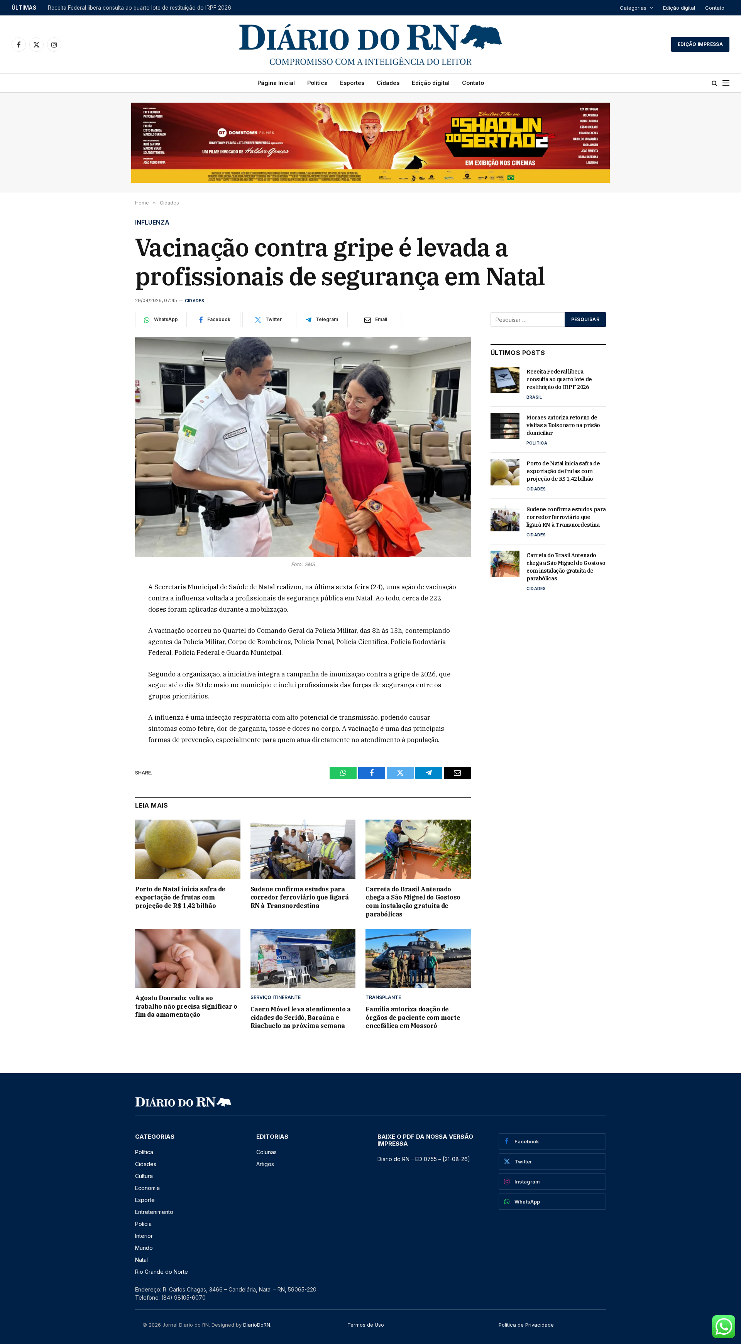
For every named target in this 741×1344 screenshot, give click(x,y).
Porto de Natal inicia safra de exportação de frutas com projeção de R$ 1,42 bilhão (180, 897)
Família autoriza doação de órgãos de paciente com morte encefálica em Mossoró (412, 1017)
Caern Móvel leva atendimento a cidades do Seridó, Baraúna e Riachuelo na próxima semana (300, 1017)
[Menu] (725, 83)
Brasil (534, 397)
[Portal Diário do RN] (370, 44)
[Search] (714, 83)
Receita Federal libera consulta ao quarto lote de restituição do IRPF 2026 (559, 379)
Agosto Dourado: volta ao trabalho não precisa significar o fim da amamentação (186, 1006)
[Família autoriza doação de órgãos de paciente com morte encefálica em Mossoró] (418, 958)
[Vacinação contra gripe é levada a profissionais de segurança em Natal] (303, 447)
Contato (714, 8)
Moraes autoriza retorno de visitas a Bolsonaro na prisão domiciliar (131, 8)
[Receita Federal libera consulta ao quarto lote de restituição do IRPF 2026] (505, 380)
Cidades (388, 82)
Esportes (352, 82)
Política (317, 82)
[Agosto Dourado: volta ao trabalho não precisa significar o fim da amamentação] (187, 958)
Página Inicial (276, 82)
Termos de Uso (365, 1325)
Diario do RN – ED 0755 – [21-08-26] (423, 1159)
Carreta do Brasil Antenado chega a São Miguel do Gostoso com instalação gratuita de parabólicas (412, 901)
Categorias (633, 8)
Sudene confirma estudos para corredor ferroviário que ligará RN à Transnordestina (299, 897)
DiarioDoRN (256, 1325)
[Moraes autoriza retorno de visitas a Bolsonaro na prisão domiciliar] (505, 426)
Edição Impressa (700, 44)
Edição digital (679, 8)
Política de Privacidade (526, 1325)
